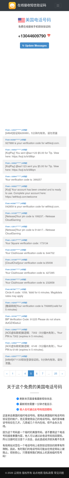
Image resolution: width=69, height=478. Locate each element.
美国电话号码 (38, 19)
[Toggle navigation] (58, 5)
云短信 (18, 472)
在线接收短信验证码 (32, 5)
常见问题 (59, 472)
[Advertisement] (34, 90)
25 (55, 373)
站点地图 (38, 472)
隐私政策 (48, 472)
